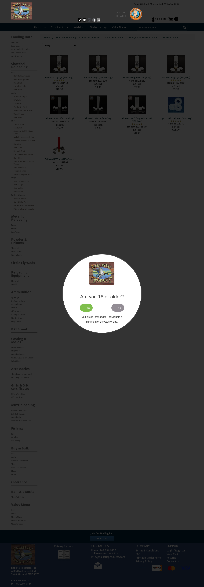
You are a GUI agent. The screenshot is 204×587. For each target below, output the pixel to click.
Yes (88, 307)
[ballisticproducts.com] (21, 11)
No (119, 307)
